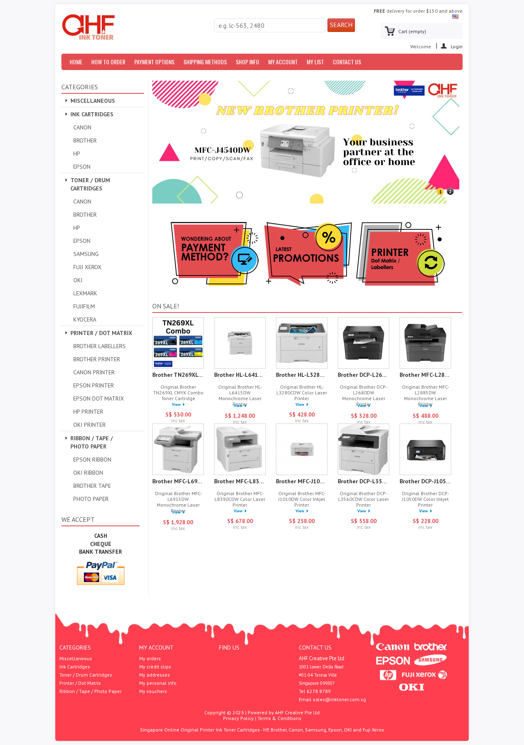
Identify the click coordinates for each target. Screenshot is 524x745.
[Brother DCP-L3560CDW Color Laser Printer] (363, 449)
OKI (77, 280)
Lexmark (85, 293)
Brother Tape (92, 485)
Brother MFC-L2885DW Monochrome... (425, 375)
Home (76, 61)
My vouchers (153, 691)
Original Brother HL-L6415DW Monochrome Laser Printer (240, 395)
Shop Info (247, 61)
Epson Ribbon (92, 459)
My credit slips (155, 667)
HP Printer (88, 411)
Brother (85, 140)
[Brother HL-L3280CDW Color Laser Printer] (302, 343)
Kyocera (84, 319)
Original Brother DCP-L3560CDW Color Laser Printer (363, 499)
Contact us (347, 61)
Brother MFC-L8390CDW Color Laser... (240, 481)
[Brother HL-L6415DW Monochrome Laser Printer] (240, 343)
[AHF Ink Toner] (88, 27)
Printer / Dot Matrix (101, 333)
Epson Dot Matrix (98, 398)
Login (457, 46)
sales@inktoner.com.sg (339, 699)
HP (76, 153)
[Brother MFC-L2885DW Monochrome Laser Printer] (425, 343)
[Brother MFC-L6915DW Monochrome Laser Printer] (178, 449)
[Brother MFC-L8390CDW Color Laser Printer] (240, 449)
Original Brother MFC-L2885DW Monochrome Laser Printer (425, 395)
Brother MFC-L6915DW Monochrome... (178, 481)
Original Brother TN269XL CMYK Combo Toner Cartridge (178, 392)
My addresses (154, 675)
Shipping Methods (205, 61)
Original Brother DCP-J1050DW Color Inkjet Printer (425, 499)
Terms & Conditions (279, 718)
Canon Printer (94, 372)
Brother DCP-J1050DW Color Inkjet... (425, 481)
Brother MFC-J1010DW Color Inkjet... (302, 481)
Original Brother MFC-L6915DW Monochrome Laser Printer (178, 502)
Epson (81, 166)
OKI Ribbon (88, 472)
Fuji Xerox (87, 267)
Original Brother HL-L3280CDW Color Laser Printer (301, 392)
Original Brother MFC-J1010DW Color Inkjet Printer (301, 499)
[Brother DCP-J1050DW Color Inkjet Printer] (425, 449)
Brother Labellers (99, 346)
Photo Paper (90, 499)
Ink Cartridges (91, 114)
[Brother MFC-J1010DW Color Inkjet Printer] (302, 449)
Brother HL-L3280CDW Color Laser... (302, 375)
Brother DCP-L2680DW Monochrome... (363, 375)
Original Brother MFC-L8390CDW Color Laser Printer (240, 499)
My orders (150, 658)
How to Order (108, 61)
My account (156, 647)
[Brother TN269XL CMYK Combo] (178, 343)
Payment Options (154, 61)
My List (315, 61)
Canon (82, 127)
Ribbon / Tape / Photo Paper (91, 442)
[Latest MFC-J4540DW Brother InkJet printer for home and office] (305, 202)
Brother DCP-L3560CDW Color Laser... (363, 481)
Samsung (86, 254)
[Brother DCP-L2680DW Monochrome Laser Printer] (363, 343)
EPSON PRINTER (93, 385)
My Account (283, 61)
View (176, 404)
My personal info (157, 683)
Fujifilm (84, 306)
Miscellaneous (92, 100)
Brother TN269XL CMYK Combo (178, 375)
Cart (412, 31)
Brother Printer (96, 359)
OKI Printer (89, 424)
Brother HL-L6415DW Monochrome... (240, 375)
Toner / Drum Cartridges (90, 184)
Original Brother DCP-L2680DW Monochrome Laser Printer (363, 395)
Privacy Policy (238, 718)
